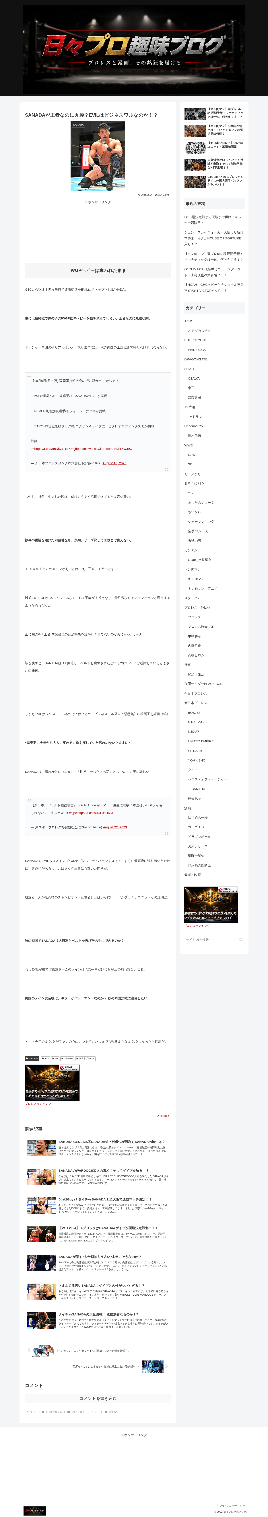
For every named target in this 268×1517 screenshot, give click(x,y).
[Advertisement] (98, 230)
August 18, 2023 (114, 463)
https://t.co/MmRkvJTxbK (52, 449)
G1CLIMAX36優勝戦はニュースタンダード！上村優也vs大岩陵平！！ (214, 272)
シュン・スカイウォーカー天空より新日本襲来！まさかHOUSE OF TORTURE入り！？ (213, 238)
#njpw (86, 449)
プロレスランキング (38, 1103)
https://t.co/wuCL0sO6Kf (95, 813)
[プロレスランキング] (52, 1082)
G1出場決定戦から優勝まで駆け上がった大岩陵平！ (212, 220)
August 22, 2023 (115, 827)
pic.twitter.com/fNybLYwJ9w (112, 449)
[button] (241, 940)
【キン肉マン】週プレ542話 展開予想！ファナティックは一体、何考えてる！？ (213, 256)
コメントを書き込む (98, 1398)
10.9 (47, 1058)
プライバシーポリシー (232, 1505)
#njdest (76, 449)
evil (56, 1058)
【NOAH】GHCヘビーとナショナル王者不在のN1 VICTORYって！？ (214, 287)
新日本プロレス (86, 1058)
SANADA (33, 1058)
